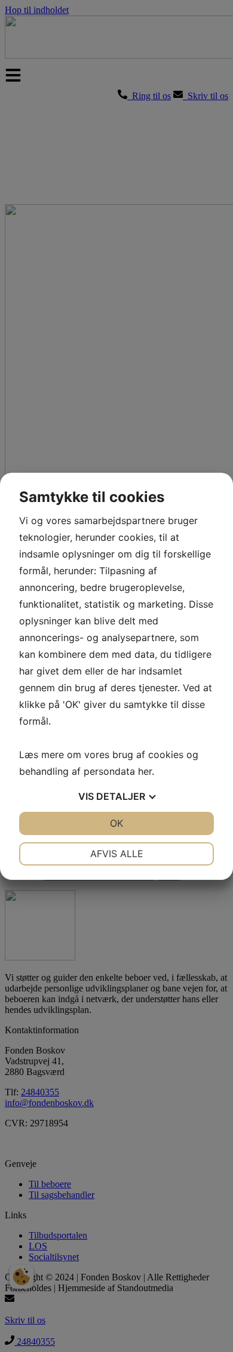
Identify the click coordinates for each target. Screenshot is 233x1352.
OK (116, 823)
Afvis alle (116, 854)
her (145, 771)
